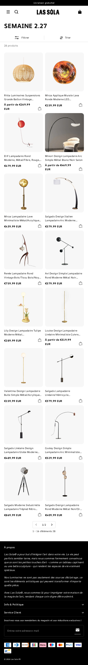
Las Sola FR (16, 659)
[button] (8, 12)
